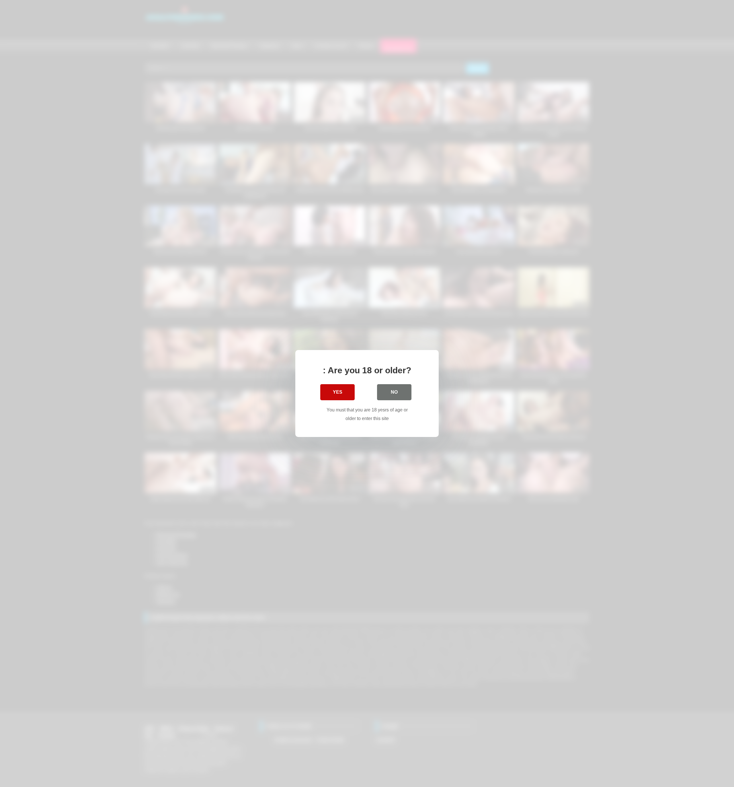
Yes (337, 392)
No (394, 392)
